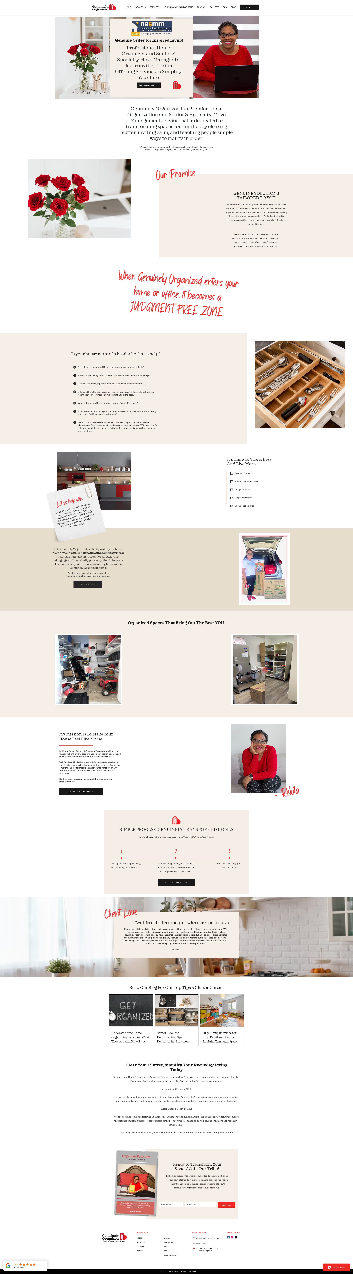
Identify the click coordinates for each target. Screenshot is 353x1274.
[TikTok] (236, 1237)
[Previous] (11, 937)
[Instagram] (232, 1237)
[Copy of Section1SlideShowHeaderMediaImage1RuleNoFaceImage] (176, 970)
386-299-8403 (201, 1243)
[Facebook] (228, 1237)
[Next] (341, 937)
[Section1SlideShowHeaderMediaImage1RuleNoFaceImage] (173, 970)
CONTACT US (169, 1242)
